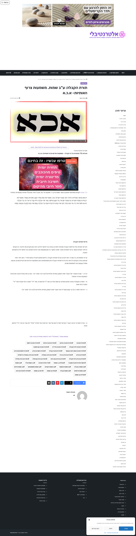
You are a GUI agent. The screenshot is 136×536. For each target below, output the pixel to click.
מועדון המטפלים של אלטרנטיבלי (118, 256)
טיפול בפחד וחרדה (121, 228)
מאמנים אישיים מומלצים (120, 244)
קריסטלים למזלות (41, 497)
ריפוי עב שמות (38, 371)
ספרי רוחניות (123, 390)
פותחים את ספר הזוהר (120, 399)
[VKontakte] (53, 383)
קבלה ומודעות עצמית (77, 79)
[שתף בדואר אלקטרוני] (49, 383)
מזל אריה (123, 262)
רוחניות (124, 445)
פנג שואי (124, 415)
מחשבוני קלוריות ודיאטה (120, 335)
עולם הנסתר (123, 396)
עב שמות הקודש (50, 367)
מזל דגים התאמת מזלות (120, 283)
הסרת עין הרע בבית (66, 355)
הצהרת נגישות (120, 509)
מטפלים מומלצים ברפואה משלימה (117, 341)
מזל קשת (123, 317)
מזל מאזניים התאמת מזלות (119, 302)
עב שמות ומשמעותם (34, 367)
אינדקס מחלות (122, 137)
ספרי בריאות (123, 378)
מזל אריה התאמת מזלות (120, 265)
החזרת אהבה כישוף (33, 343)
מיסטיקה (64, 73)
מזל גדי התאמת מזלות (120, 277)
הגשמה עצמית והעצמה (120, 173)
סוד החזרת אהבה (43, 363)
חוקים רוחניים (122, 225)
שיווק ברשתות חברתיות (120, 460)
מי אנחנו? (121, 484)
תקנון (105, 532)
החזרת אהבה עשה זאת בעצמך (75, 351)
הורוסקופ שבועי (122, 189)
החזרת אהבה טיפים (49, 343)
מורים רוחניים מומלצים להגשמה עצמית (116, 259)
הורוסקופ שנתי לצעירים (120, 198)
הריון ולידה (123, 216)
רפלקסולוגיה (123, 457)
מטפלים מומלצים (122, 338)
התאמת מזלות (122, 219)
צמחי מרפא (123, 427)
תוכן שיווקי (17, 73)
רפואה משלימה (114, 73)
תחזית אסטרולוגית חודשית (119, 466)
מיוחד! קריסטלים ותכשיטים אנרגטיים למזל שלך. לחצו (49, 147)
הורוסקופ (45, 73)
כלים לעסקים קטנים (121, 240)
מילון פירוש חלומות (121, 350)
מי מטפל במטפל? (121, 347)
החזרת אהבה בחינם (66, 343)
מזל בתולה (123, 268)
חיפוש (8, 73)
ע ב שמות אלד (29, 363)
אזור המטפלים (26, 73)
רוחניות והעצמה (102, 73)
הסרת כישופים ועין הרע (21, 351)
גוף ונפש (124, 161)
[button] (89, 520)
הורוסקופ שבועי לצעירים (120, 192)
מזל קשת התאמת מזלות (120, 320)
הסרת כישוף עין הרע (38, 351)
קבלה (126, 528)
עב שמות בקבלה (79, 367)
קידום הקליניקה (122, 436)
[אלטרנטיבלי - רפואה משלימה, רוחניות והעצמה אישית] (107, 35)
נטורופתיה (123, 369)
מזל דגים (124, 280)
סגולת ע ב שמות (59, 363)
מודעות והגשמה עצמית (120, 253)
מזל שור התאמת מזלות (120, 326)
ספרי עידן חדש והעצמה (120, 384)
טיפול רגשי (82, 491)
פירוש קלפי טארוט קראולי (119, 408)
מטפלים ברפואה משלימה (78, 485)
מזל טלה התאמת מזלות (120, 295)
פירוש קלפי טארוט (121, 405)
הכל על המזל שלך (121, 207)
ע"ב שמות (68, 79)
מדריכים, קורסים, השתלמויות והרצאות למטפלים (114, 250)
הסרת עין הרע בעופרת (48, 355)
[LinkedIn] (62, 383)
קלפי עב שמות (51, 371)
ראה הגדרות (95, 528)
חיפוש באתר (121, 487)
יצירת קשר (121, 490)
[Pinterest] (57, 383)
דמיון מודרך (123, 167)
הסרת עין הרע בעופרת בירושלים (27, 355)
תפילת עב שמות (80, 375)
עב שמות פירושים (79, 371)
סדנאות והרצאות (122, 372)
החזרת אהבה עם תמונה (40, 347)
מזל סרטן (123, 305)
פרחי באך (123, 418)
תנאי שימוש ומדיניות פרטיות (112, 532)
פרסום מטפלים (122, 421)
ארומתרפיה (123, 158)
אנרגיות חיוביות (122, 146)
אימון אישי (123, 131)
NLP (125, 115)
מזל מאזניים (123, 299)
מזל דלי (124, 286)
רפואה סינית (123, 454)
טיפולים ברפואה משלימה (120, 231)
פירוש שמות (123, 411)
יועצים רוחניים (81, 488)
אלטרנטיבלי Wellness (120, 143)
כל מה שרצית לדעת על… (120, 237)
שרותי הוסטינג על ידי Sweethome (18, 532)
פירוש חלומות (122, 402)
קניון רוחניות (54, 73)
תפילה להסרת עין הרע (23, 371)
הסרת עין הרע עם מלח (39, 359)
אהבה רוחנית (122, 118)
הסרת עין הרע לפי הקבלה (77, 359)
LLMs (122, 515)
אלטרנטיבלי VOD (89, 73)
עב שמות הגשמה (64, 367)
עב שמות (18, 363)
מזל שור (124, 323)
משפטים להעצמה (41, 488)
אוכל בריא (123, 121)
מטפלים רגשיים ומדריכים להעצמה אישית (116, 344)
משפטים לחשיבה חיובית (39, 485)
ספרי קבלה (123, 387)
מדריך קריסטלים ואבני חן (120, 247)
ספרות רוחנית (122, 375)
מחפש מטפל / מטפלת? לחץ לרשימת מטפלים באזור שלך (49, 336)
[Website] (74, 395)
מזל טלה (124, 292)
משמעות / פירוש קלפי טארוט (119, 360)
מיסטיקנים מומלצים (121, 357)
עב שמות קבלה (65, 371)
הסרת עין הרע (80, 355)
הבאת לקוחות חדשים (121, 170)
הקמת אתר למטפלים (120, 213)
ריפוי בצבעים (123, 448)
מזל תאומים (123, 329)
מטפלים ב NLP (81, 494)
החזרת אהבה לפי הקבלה (77, 347)
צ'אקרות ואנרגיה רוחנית (120, 424)
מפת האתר (121, 499)
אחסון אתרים (121, 512)
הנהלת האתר (82, 98)
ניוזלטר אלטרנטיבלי (119, 496)
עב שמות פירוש (18, 367)
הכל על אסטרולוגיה (121, 204)
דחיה (110, 528)
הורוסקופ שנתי (122, 195)
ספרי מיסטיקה (122, 381)
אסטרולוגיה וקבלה (121, 152)
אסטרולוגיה (123, 149)
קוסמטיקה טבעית (121, 430)
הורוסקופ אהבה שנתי (121, 182)
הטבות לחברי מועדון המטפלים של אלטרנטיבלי (114, 201)
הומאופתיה (123, 179)
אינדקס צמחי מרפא (121, 140)
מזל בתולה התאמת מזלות (119, 271)
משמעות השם (122, 363)
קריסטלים (123, 442)
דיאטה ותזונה (122, 164)
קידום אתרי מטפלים (121, 433)
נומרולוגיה (123, 366)
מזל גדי (124, 274)
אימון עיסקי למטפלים (121, 134)
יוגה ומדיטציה (122, 234)
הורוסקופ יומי (123, 186)
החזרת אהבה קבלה (55, 351)
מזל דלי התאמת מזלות (120, 289)
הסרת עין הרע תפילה (21, 359)
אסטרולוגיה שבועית (121, 155)
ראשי (123, 73)
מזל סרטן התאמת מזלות (120, 308)
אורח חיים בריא (122, 124)
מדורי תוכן (121, 493)
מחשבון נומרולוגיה (41, 494)
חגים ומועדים (123, 222)
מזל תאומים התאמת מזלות (119, 332)
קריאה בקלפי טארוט (121, 439)
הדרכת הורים (122, 176)
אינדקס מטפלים (75, 73)
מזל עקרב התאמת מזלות (120, 314)
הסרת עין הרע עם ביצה (58, 359)
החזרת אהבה (81, 343)
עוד (84, 497)
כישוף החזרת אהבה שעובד (76, 363)
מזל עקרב (123, 311)
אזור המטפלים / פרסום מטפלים (118, 128)
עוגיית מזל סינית (41, 491)
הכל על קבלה (122, 210)
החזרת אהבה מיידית (58, 347)
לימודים (36, 73)
